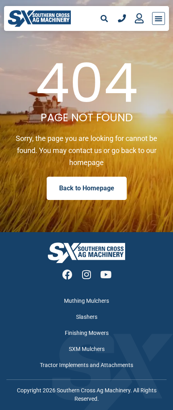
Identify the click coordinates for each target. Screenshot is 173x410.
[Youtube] (106, 274)
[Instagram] (87, 274)
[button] (104, 18)
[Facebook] (67, 274)
